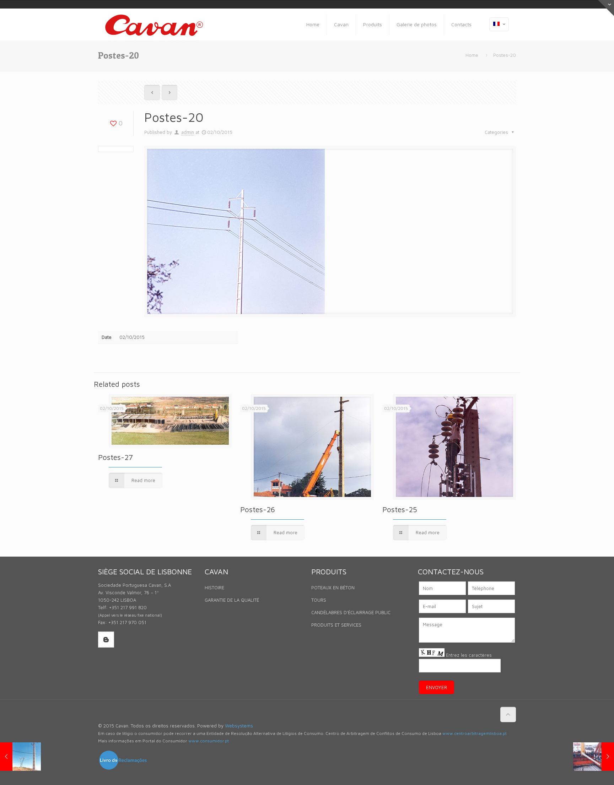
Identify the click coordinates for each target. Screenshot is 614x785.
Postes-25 (399, 509)
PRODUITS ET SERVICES (336, 625)
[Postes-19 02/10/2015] (20, 756)
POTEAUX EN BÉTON (333, 587)
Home (471, 55)
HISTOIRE (214, 587)
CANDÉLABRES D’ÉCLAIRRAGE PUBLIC (351, 612)
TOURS (318, 600)
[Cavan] (154, 24)
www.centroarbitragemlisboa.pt (474, 733)
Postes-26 (257, 509)
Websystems (239, 726)
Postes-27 (115, 457)
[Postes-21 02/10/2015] (593, 756)
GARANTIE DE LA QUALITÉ (232, 600)
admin (187, 132)
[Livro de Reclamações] (123, 769)
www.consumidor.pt (208, 740)
